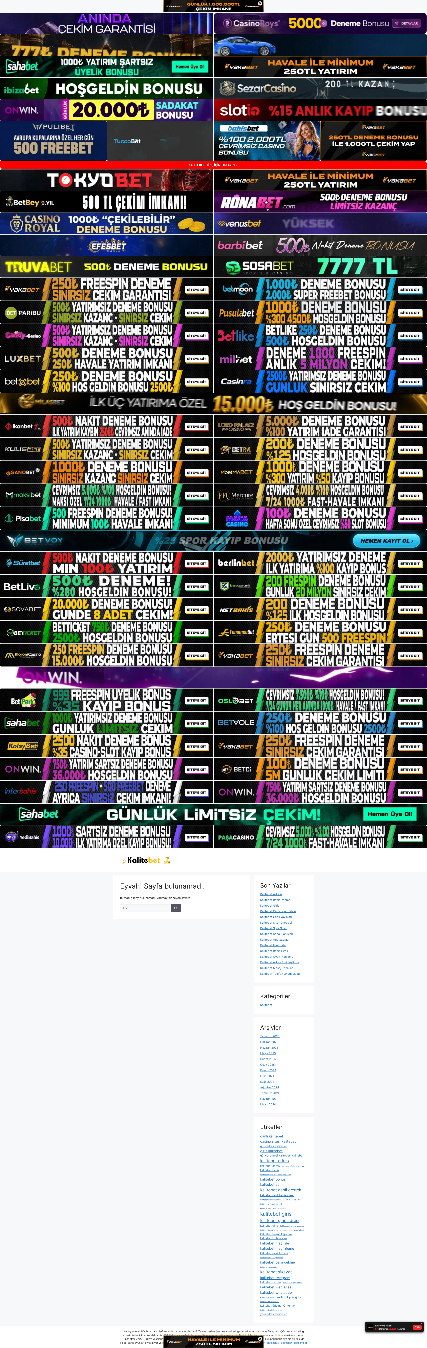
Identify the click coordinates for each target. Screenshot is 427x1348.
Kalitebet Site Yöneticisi (276, 922)
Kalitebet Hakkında (273, 945)
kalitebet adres (274, 1160)
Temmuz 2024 (270, 1093)
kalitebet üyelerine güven (271, 1310)
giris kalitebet (271, 1151)
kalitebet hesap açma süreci (292, 1230)
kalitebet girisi (269, 1225)
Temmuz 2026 (270, 1036)
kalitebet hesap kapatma (276, 1234)
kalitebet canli (271, 1184)
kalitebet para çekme (277, 1262)
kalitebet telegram (275, 1278)
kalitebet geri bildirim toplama (273, 1208)
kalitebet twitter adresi (292, 1283)
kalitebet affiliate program (293, 1166)
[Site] (106, 289)
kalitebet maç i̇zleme (277, 1248)
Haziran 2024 (269, 1098)
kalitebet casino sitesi (292, 1200)
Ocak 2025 (267, 1064)
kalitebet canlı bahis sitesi (277, 1195)
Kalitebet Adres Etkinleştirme (279, 962)
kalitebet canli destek (280, 1190)
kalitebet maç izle (274, 1243)
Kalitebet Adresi (271, 894)
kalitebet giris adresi (279, 1220)
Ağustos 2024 (269, 1087)
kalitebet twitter (270, 1282)
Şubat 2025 (268, 1059)
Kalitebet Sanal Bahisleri (276, 934)
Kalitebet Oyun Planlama (276, 956)
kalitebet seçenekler (268, 1267)
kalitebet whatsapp (276, 1292)
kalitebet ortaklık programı (271, 1258)
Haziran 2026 (269, 1042)
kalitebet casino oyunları (270, 1200)
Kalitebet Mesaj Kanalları (276, 968)
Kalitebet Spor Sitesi (273, 928)
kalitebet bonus (273, 1179)
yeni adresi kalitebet (273, 1314)
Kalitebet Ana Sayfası (274, 939)
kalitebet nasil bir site (274, 1253)
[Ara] (176, 908)
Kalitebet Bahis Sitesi (274, 951)
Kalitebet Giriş (269, 905)
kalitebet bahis (269, 1170)
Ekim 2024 (267, 1076)
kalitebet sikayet (276, 1272)
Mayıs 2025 (268, 1053)
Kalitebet (266, 1005)
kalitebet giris (275, 1214)
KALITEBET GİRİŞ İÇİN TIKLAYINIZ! (213, 165)
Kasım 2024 (268, 1070)
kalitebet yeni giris (289, 1297)
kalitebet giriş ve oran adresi (292, 1226)
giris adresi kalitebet (273, 1146)
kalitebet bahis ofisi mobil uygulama (275, 1175)
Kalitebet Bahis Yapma (275, 900)
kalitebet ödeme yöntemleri (278, 1305)
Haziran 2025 (269, 1047)
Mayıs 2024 (268, 1104)
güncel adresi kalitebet (275, 1155)
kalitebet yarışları (267, 1297)
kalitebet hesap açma (269, 1230)
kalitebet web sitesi (276, 1287)
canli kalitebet (271, 1136)
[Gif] (213, 403)
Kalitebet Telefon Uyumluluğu (280, 973)
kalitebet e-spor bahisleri (271, 1204)
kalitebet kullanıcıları (273, 1238)
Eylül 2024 (267, 1081)
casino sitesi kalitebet (278, 1141)
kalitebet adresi (270, 1166)
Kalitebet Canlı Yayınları (276, 917)
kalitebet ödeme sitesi (269, 1302)
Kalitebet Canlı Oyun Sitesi (278, 911)
